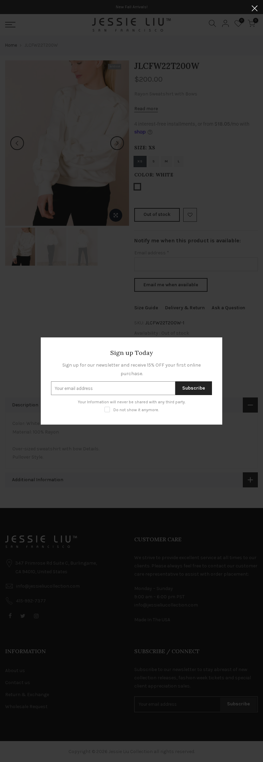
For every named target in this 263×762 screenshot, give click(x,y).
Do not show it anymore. (136, 409)
